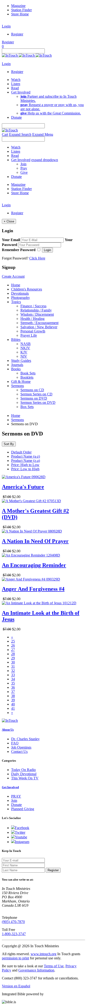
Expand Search (20, 134)
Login (6, 26)
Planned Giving (22, 809)
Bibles (15, 340)
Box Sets (27, 407)
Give (24, 172)
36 (13, 687)
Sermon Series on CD (36, 394)
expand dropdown (44, 160)
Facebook (22, 828)
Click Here (37, 258)
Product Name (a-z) (25, 456)
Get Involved (10, 787)
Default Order (21, 452)
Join (23, 164)
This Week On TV (25, 778)
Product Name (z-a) (25, 461)
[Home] (27, 55)
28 (13, 654)
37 (13, 692)
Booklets (26, 377)
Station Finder (21, 10)
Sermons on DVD (33, 398)
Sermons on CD (32, 390)
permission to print (15, 958)
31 (13, 666)
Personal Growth (32, 331)
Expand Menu (42, 134)
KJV (23, 352)
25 (13, 641)
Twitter (20, 832)
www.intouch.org (43, 954)
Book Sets (27, 373)
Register (17, 34)
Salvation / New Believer (38, 327)
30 (13, 662)
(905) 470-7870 (13, 922)
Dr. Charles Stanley (25, 739)
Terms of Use (54, 966)
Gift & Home (21, 382)
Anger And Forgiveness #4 (33, 589)
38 (13, 696)
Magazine (18, 6)
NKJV (25, 348)
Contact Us (19, 752)
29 (13, 658)
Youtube (21, 837)
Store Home (20, 14)
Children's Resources (26, 289)
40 (13, 704)
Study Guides (21, 361)
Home (15, 285)
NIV (23, 356)
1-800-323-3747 (14, 934)
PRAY (16, 796)
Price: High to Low (25, 465)
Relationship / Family (36, 310)
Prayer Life (28, 335)
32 (13, 671)
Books (16, 369)
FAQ (15, 743)
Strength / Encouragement (39, 323)
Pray (23, 168)
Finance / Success (33, 306)
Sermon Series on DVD (37, 402)
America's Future (23, 487)
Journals (17, 365)
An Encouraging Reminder (34, 565)
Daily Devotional (23, 774)
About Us (8, 729)
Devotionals (20, 293)
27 (13, 650)
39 (13, 700)
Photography (20, 298)
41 (13, 708)
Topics (16, 302)
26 (13, 645)
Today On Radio (23, 770)
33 (13, 675)
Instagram (22, 842)
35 (13, 683)
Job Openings (21, 747)
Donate (16, 805)
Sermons (17, 386)
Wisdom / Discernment (37, 314)
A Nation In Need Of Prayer (35, 541)
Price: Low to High (25, 469)
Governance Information (36, 970)
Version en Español (16, 986)
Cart (5, 134)
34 (13, 679)
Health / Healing (32, 319)
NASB (25, 344)
